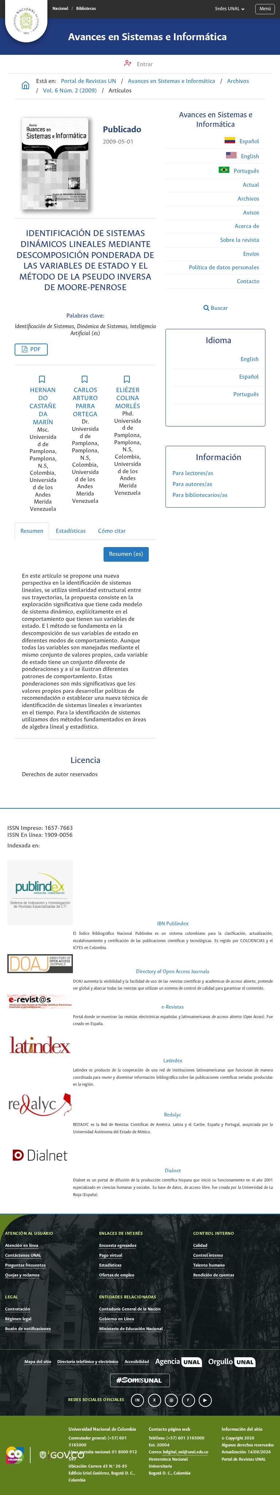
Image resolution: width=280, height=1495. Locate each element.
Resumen (31, 531)
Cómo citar (112, 531)
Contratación (17, 1309)
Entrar (144, 64)
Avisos (251, 213)
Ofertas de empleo (117, 1275)
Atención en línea (21, 1245)
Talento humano (209, 1265)
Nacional (60, 9)
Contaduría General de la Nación (130, 1309)
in (137, 1400)
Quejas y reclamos (22, 1275)
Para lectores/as (192, 473)
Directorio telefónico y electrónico (87, 1362)
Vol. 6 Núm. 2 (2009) (70, 91)
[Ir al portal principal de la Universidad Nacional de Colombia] (26, 21)
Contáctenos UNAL (23, 1255)
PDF (35, 349)
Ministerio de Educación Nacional (131, 1329)
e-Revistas (173, 1007)
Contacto (248, 281)
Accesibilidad (137, 1362)
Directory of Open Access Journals (172, 972)
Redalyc (172, 1115)
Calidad (200, 1245)
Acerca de (247, 226)
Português (245, 171)
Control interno (208, 1255)
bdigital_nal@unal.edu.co (185, 1452)
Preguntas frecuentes (25, 1265)
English (249, 156)
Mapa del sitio (37, 1362)
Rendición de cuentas (213, 1275)
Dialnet (173, 1171)
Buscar (218, 308)
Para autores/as (192, 484)
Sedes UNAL (227, 9)
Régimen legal (18, 1319)
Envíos (251, 254)
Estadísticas (71, 531)
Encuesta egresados (117, 1245)
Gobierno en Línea (116, 1319)
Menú (265, 9)
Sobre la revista (239, 240)
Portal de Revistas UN (88, 81)
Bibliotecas (86, 9)
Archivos (238, 81)
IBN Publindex (172, 924)
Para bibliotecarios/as (200, 495)
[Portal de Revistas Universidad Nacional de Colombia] (25, 86)
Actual (251, 185)
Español (248, 142)
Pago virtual (110, 1255)
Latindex (172, 1061)
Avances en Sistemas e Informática (147, 37)
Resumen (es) (126, 554)
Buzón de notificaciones (28, 1329)
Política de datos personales (224, 268)
